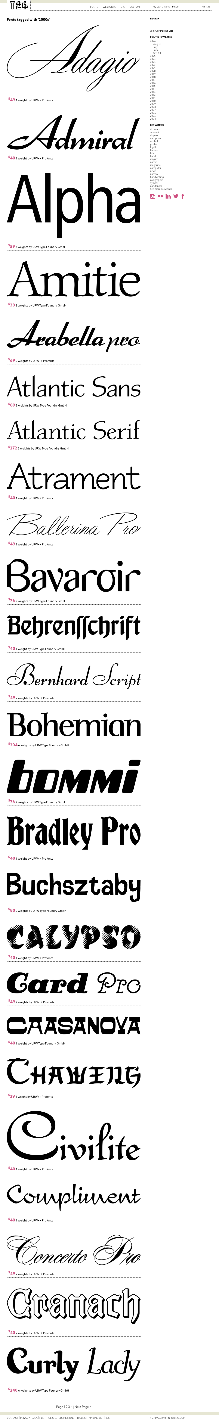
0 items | (166, 6)
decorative (156, 129)
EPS (123, 6)
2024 (153, 58)
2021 (152, 67)
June (155, 50)
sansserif (155, 132)
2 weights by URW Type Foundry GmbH (37, 305)
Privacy (25, 1417)
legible (153, 147)
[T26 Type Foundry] (19, 5)
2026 (152, 41)
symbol (154, 182)
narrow (154, 173)
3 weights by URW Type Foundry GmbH (37, 247)
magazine (155, 165)
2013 (152, 91)
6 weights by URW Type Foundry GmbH (38, 745)
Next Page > (83, 1407)
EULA (35, 1417)
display (154, 135)
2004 (153, 118)
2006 (153, 112)
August (157, 44)
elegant (154, 159)
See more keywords (161, 188)
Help (42, 1417)
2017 (152, 79)
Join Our (161, 30)
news (153, 170)
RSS (107, 1417)
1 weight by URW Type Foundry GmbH (36, 649)
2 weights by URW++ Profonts (31, 361)
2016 (152, 82)
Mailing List (96, 1417)
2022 (152, 64)
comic (153, 162)
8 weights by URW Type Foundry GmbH (37, 405)
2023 (152, 61)
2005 (153, 115)
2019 (152, 73)
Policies (52, 1417)
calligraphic (156, 179)
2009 (153, 103)
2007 (153, 109)
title (152, 153)
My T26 (206, 6)
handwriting (157, 176)
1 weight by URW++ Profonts (30, 100)
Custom (135, 6)
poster (153, 144)
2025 (152, 56)
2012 (152, 94)
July (155, 47)
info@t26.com (176, 1417)
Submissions (66, 1417)
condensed (156, 185)
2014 (153, 88)
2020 (153, 70)
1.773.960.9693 (158, 1417)
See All (157, 53)
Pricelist (81, 1417)
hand (153, 156)
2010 (153, 100)
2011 (152, 97)
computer (155, 167)
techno (154, 150)
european (155, 138)
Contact (12, 1417)
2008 (153, 106)
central (154, 141)
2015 (152, 85)
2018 (152, 76)
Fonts (94, 6)
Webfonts (109, 6)
